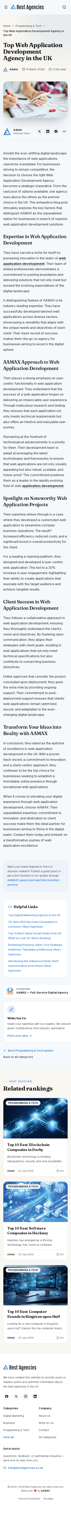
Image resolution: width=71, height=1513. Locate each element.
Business (9, 1423)
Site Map (48, 1498)
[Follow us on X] (16, 1396)
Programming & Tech (29, 26)
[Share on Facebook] (56, 131)
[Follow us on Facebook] (6, 1396)
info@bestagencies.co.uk (25, 1468)
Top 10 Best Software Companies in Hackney (27, 1230)
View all (8, 1437)
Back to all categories (18, 1057)
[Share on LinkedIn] (47, 131)
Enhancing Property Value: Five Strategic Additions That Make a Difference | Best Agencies (35, 949)
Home (6, 26)
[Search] (64, 7)
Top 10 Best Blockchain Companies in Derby (28, 1147)
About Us (44, 1416)
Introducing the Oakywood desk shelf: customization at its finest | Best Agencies (33, 965)
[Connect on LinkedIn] (35, 1396)
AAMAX (45, 1490)
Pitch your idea (17, 1036)
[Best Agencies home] (27, 7)
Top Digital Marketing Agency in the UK (34, 915)
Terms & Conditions (29, 1498)
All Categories (47, 1437)
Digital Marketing (13, 1416)
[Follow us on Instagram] (25, 1396)
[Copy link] (64, 131)
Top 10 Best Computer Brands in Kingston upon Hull (33, 1314)
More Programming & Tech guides (30, 1050)
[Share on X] (39, 131)
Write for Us (46, 1423)
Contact (44, 1430)
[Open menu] (5, 7)
